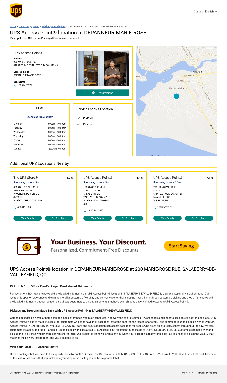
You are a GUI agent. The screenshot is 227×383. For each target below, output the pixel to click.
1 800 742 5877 (95, 210)
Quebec (35, 26)
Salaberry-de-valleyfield (53, 26)
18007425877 (24, 85)
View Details (27, 218)
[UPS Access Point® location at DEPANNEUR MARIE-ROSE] (113, 259)
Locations (24, 26)
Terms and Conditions (207, 373)
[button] (205, 11)
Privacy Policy (187, 373)
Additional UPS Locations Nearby (39, 163)
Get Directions (105, 93)
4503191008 (24, 207)
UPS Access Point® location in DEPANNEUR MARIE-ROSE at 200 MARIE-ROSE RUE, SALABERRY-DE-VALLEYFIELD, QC (113, 271)
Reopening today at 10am (167, 182)
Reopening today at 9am (26, 182)
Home (13, 26)
